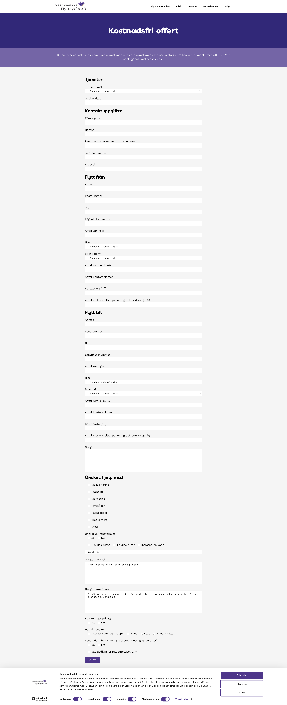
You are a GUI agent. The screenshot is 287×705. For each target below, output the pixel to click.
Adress (89, 184)
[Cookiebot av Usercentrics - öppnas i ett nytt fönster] (40, 699)
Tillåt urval (241, 684)
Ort (87, 207)
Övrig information (97, 589)
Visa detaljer (181, 699)
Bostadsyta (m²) (95, 288)
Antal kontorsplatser (99, 276)
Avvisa (241, 692)
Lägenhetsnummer (97, 219)
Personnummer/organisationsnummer (110, 141)
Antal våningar (94, 230)
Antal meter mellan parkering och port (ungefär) (117, 300)
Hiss (87, 242)
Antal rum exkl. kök (98, 265)
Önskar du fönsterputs (100, 533)
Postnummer (93, 195)
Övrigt (89, 447)
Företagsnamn (94, 118)
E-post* (90, 164)
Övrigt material (95, 559)
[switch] (107, 699)
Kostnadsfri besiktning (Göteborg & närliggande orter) (121, 640)
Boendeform (93, 253)
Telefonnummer (95, 153)
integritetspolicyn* (125, 651)
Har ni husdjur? (95, 629)
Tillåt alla (241, 675)
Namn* (89, 129)
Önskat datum (94, 98)
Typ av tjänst (93, 86)
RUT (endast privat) (98, 618)
